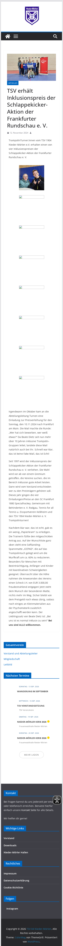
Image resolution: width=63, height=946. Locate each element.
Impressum (10, 873)
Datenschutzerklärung (16, 880)
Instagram (12, 908)
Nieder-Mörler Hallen (16, 852)
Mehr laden (31, 754)
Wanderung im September (32, 691)
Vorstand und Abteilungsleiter (21, 653)
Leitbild (8, 664)
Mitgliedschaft (12, 659)
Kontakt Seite (29, 810)
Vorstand (9, 838)
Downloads (10, 845)
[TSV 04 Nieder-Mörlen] (8, 36)
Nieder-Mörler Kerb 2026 (31, 721)
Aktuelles (12, 83)
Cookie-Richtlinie (13, 887)
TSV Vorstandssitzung (30, 705)
